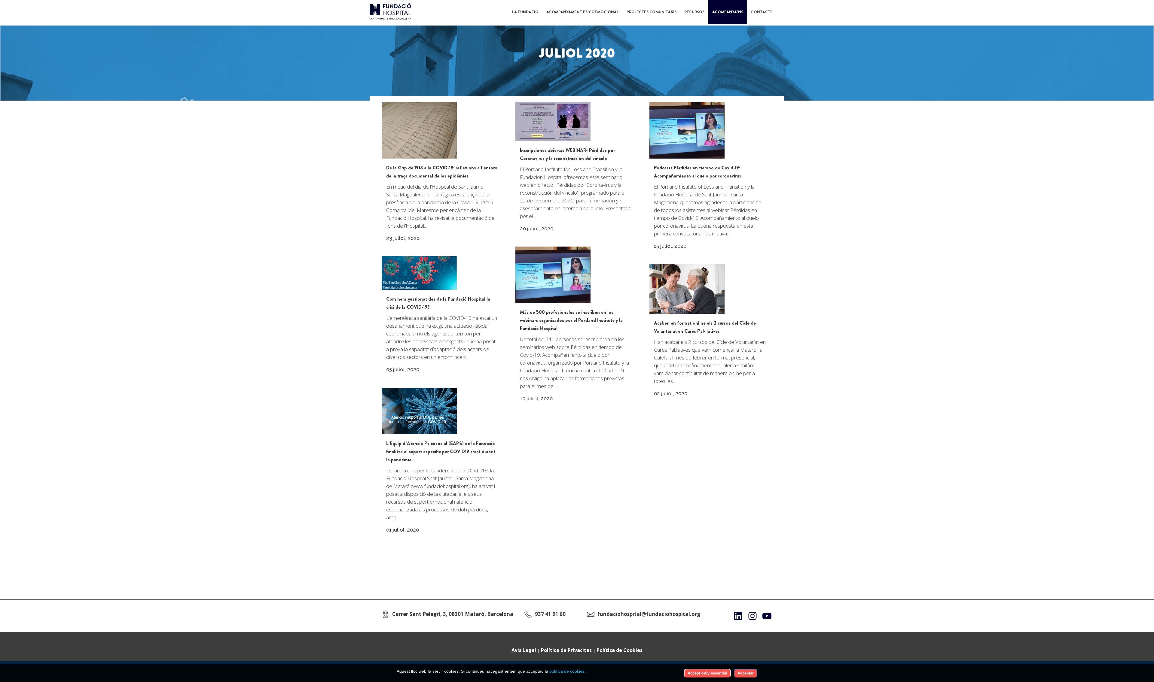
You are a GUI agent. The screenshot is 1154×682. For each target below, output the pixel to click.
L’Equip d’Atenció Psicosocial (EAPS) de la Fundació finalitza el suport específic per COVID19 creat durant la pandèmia (440, 451)
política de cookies (567, 671)
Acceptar (745, 673)
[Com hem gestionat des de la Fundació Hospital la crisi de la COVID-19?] (419, 273)
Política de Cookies (620, 650)
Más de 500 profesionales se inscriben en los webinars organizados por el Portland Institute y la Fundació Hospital (571, 320)
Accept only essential (707, 673)
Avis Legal (523, 650)
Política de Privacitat (566, 650)
